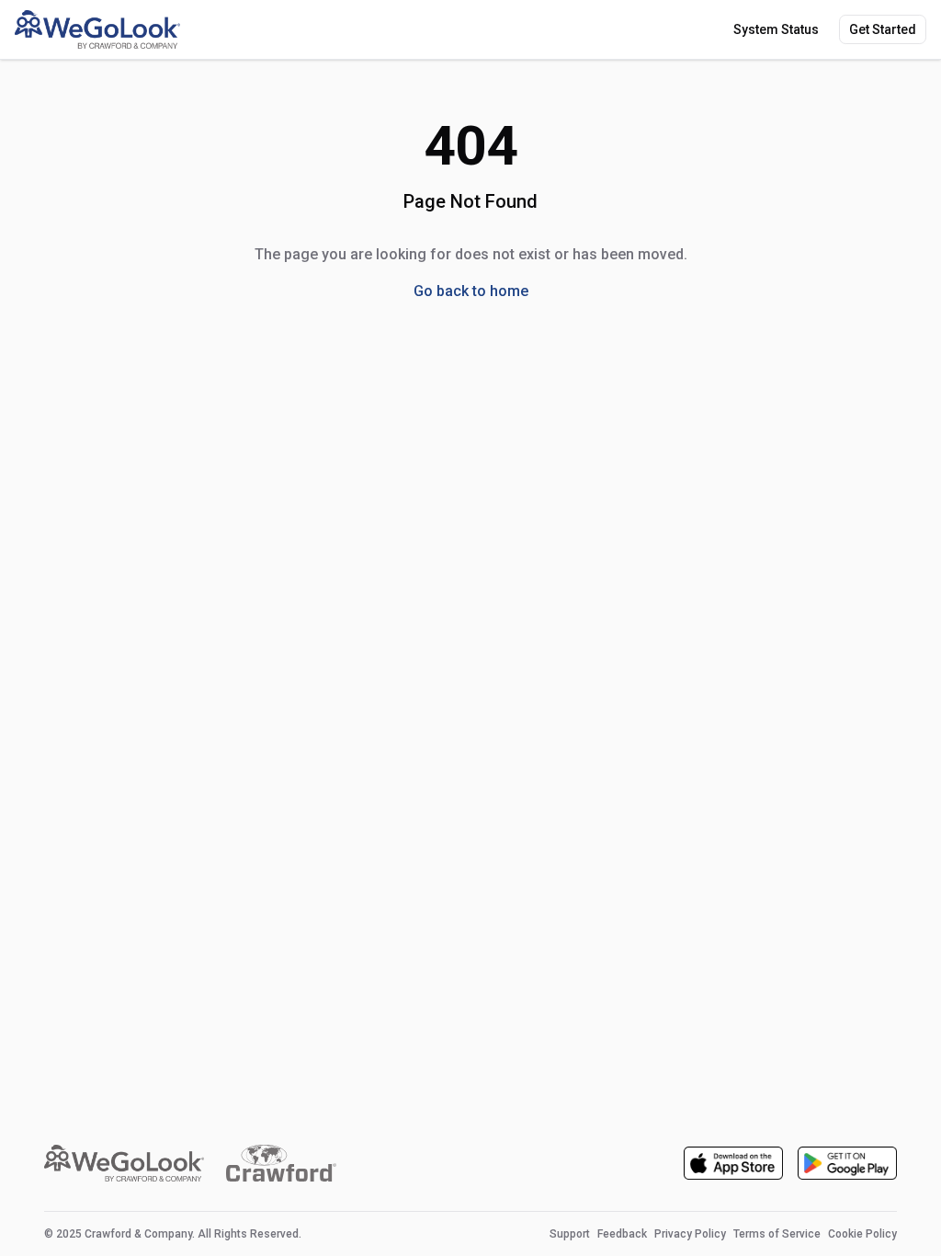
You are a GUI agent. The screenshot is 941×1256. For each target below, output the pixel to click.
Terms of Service (777, 1233)
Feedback (622, 1233)
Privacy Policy (690, 1233)
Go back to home (471, 291)
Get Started (882, 29)
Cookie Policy (862, 1233)
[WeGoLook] (97, 29)
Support (570, 1233)
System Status (776, 29)
